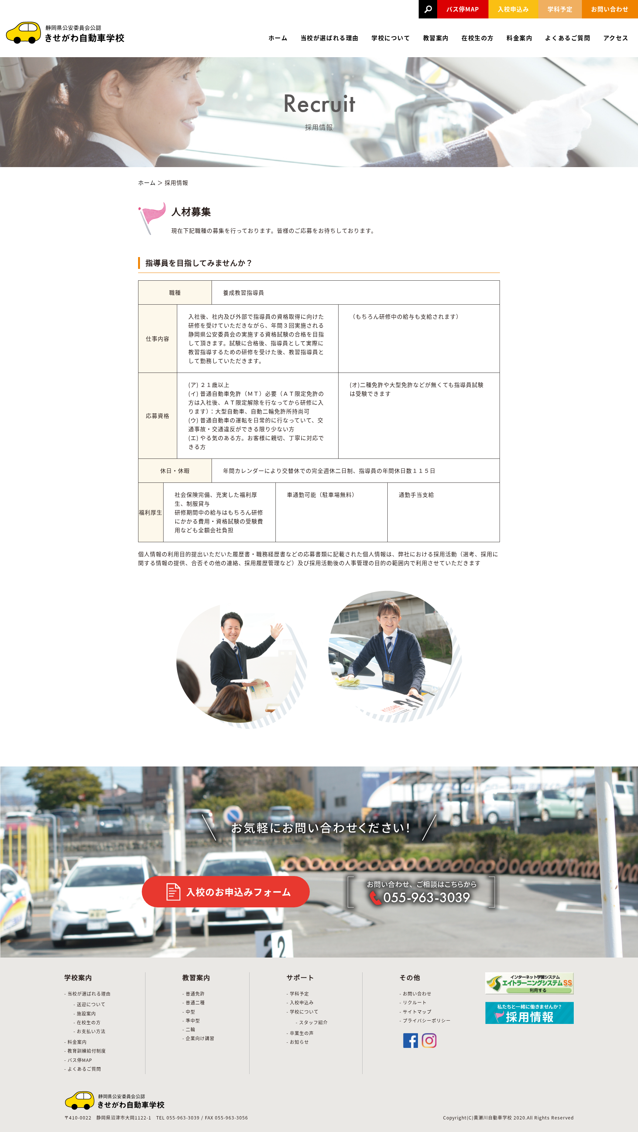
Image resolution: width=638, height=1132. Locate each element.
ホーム (278, 37)
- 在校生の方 (87, 1022)
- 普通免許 (193, 993)
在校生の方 (478, 37)
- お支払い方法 (89, 1031)
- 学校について (303, 1011)
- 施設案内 (84, 1013)
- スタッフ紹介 (312, 1022)
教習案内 (436, 37)
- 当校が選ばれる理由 (87, 993)
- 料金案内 (75, 1042)
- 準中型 (191, 1020)
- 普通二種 (193, 1002)
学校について (391, 37)
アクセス (616, 37)
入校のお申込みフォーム (238, 891)
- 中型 (188, 1011)
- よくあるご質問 (82, 1069)
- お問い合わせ (415, 993)
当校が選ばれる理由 (330, 37)
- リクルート (413, 1002)
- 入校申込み (300, 1002)
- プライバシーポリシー (425, 1020)
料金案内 (519, 37)
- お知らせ (298, 1042)
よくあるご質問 (567, 37)
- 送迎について (89, 1004)
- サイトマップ (415, 1011)
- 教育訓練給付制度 (85, 1051)
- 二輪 (188, 1029)
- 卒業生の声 (300, 1033)
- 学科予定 (298, 993)
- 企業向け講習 (198, 1038)
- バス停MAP (78, 1060)
